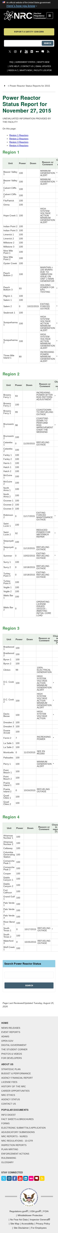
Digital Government (14, 1045)
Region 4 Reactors (18, 145)
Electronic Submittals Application (23, 1127)
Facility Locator (43, 70)
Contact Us (27, 66)
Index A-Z (13, 70)
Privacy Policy (43, 1223)
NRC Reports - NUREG (14, 1136)
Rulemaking (8, 1158)
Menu (51, 15)
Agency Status (10, 1099)
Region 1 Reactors (18, 135)
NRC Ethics (8, 1095)
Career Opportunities (15, 1090)
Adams (5, 1036)
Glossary (7, 1162)
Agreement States (25, 62)
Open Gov (7, 1041)
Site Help (14, 66)
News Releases (10, 1028)
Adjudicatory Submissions (18, 1132)
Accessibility (27, 1223)
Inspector (39, 1219)
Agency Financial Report (17, 1078)
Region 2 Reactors (18, 138)
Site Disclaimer (21, 1228)
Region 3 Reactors (18, 142)
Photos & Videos (11, 1054)
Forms (5, 1123)
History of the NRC (13, 1086)
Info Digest (8, 1114)
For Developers (11, 1058)
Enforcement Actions (15, 1153)
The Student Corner (14, 1049)
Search (47, 43)
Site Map (14, 1223)
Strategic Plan (10, 1069)
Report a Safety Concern (29, 31)
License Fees (9, 1082)
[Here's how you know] (29, 4)
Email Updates (43, 66)
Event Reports (10, 1032)
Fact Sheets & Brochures (17, 1119)
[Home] (25, 15)
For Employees (39, 1228)
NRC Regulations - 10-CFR (17, 1140)
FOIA (45, 1211)
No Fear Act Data (19, 1219)
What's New (43, 62)
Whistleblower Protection (30, 1215)
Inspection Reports (13, 1145)
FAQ (11, 62)
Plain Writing (9, 1149)
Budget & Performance (16, 1073)
